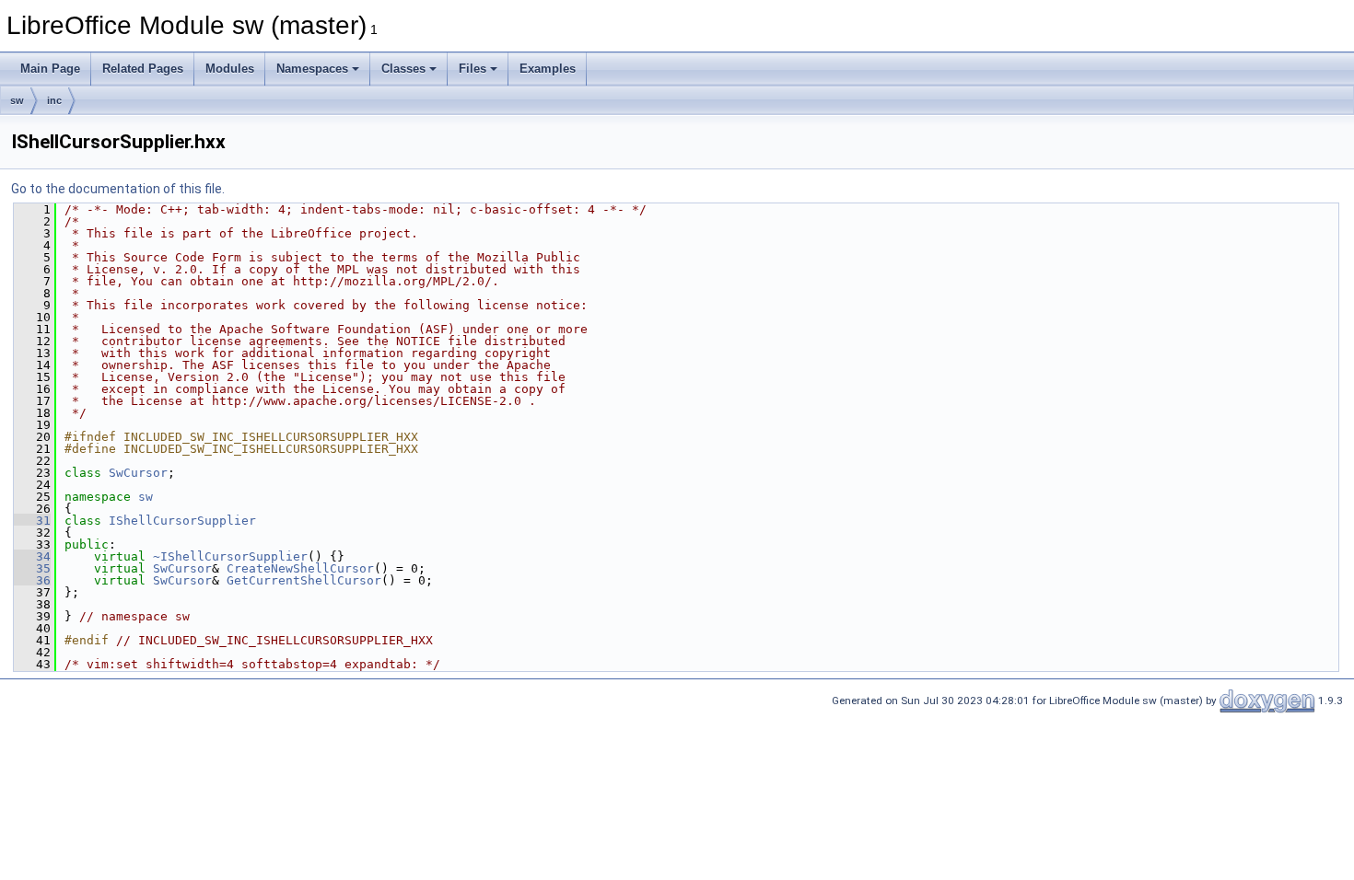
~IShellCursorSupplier (230, 556)
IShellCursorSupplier (182, 520)
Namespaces (312, 68)
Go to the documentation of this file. (118, 188)
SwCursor (138, 473)
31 (32, 520)
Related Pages (142, 68)
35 (32, 568)
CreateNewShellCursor (300, 568)
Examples (547, 68)
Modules (229, 68)
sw (17, 100)
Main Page (50, 68)
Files (472, 68)
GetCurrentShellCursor (304, 580)
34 (32, 556)
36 (32, 580)
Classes (403, 68)
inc (54, 100)
